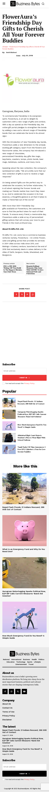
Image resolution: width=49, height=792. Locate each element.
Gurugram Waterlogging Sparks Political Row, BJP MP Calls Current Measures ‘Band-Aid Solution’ (32, 414)
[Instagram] (11, 691)
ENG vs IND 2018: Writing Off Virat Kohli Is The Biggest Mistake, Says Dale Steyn (13, 269)
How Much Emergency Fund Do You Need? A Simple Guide (32, 426)
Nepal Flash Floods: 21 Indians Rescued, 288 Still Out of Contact (31, 402)
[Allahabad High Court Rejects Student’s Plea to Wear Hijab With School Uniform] (9, 437)
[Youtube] (24, 691)
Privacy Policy (29, 383)
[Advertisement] (24, 330)
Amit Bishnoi (11, 52)
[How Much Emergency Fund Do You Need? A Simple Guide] (9, 426)
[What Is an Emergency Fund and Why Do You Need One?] (24, 530)
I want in (23, 378)
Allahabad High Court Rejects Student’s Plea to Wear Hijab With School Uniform (31, 437)
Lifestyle (5, 47)
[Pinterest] (27, 294)
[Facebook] (16, 294)
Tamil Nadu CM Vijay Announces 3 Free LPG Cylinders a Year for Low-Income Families (32, 449)
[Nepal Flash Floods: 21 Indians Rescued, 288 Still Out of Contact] (9, 402)
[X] (21, 294)
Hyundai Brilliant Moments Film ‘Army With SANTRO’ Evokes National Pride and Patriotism (35, 270)
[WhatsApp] (32, 294)
